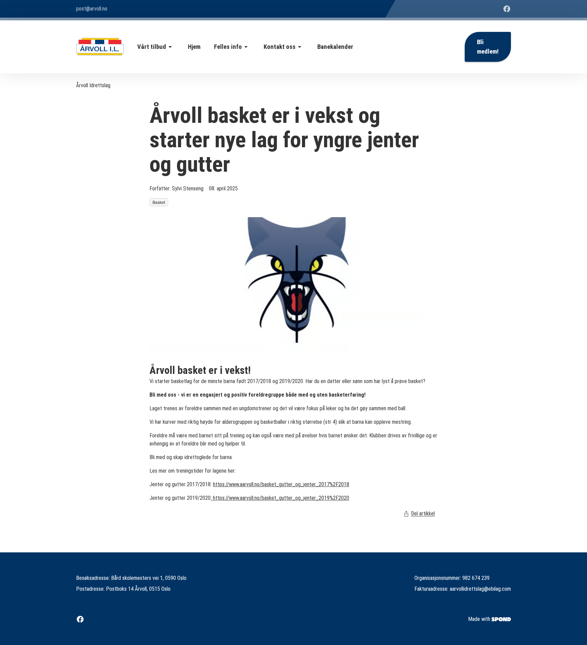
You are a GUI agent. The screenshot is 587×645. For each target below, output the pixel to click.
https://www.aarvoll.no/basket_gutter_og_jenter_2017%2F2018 (281, 484)
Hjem (194, 47)
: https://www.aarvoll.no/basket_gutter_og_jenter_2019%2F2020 (280, 498)
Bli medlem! (488, 46)
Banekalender (335, 47)
